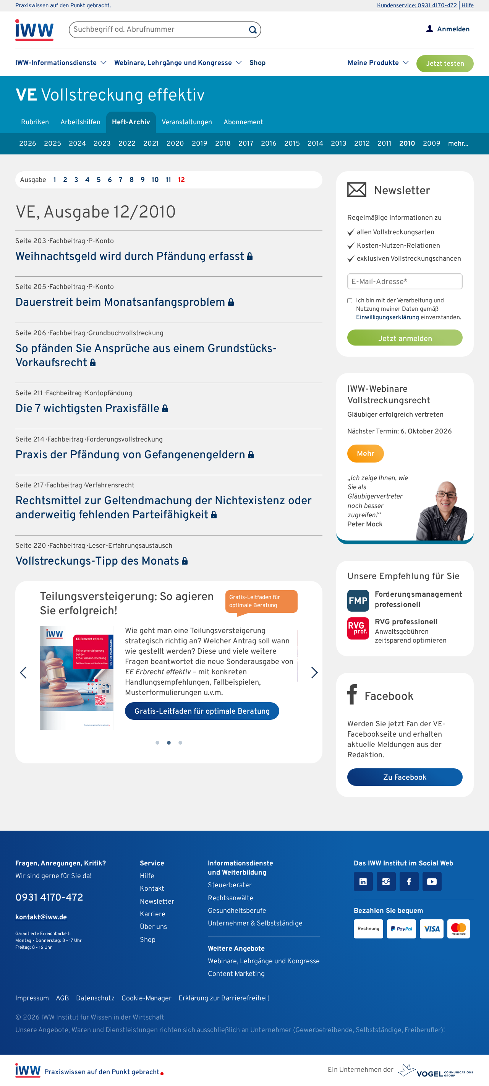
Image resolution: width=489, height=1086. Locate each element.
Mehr (365, 454)
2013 (339, 144)
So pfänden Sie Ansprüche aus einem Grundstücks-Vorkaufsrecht (146, 356)
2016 (269, 144)
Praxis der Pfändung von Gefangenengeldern (131, 455)
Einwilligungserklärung (387, 317)
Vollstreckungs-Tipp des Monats (98, 562)
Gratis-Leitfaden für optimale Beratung (202, 712)
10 (155, 180)
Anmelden (453, 29)
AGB (62, 998)
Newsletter (157, 902)
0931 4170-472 (49, 898)
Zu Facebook (405, 778)
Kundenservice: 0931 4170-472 (417, 6)
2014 (315, 144)
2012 (362, 144)
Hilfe (467, 6)
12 (181, 180)
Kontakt (152, 889)
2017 (245, 144)
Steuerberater (230, 885)
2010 (407, 144)
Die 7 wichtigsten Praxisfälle (88, 409)
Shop (257, 63)
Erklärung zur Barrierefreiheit (224, 998)
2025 (52, 144)
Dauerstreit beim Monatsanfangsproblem (121, 303)
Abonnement (243, 122)
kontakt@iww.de (41, 917)
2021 (151, 144)
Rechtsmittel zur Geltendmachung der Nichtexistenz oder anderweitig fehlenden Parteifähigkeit (163, 508)
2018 (223, 144)
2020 (175, 144)
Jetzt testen (445, 64)
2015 (292, 144)
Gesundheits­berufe (237, 911)
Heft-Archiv (131, 122)
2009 (431, 144)
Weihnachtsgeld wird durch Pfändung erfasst (131, 257)
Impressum (32, 998)
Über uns (153, 927)
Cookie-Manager (146, 998)
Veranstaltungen (187, 122)
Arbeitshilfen (80, 122)
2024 (77, 144)
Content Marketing (236, 974)
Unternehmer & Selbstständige (255, 923)
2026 (27, 144)
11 (168, 180)
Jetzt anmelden (405, 339)
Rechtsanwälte (230, 898)
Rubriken (35, 122)
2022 (127, 144)
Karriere (152, 914)
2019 (199, 144)
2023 (102, 144)
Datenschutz (95, 998)
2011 (384, 144)
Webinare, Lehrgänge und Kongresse (264, 961)
